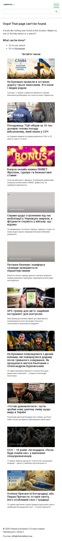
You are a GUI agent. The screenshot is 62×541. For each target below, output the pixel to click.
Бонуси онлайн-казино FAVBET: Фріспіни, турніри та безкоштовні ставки (29, 172)
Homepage (20, 48)
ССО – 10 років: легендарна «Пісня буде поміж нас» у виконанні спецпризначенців (30, 453)
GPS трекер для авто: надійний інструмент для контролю (28, 312)
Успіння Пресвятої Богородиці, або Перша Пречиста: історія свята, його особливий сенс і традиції (30, 496)
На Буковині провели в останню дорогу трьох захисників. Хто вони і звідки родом (30, 85)
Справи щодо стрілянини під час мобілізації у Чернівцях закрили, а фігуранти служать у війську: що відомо (29, 220)
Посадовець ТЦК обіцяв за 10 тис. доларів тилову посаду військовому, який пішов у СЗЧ (30, 128)
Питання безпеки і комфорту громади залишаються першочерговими (26, 267)
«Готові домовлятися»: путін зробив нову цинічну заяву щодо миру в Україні (28, 409)
